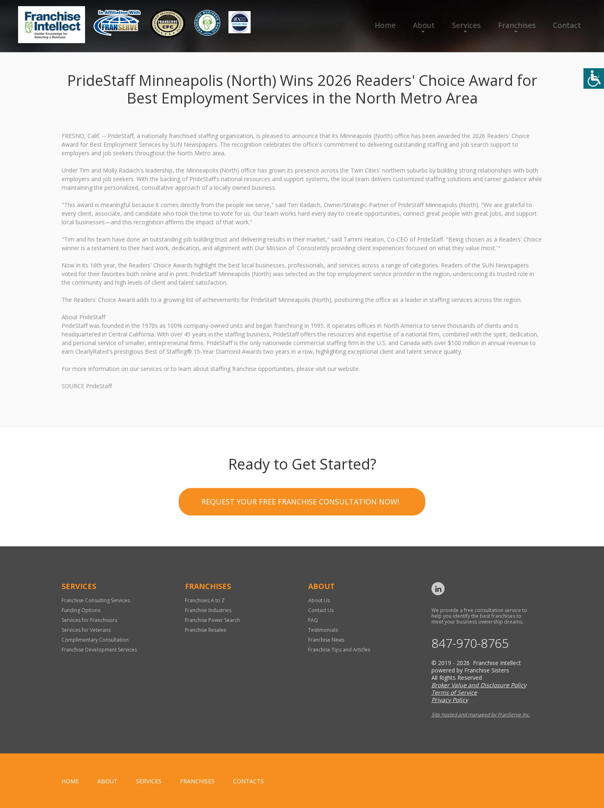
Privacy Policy (449, 700)
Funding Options (81, 610)
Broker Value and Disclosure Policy (478, 685)
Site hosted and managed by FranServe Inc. (480, 714)
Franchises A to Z (205, 600)
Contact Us (321, 610)
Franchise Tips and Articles (339, 649)
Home (385, 25)
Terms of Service (454, 692)
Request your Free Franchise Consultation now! (300, 501)
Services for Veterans (86, 629)
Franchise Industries (208, 610)
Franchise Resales (205, 629)
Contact (567, 25)
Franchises (517, 25)
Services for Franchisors (89, 620)
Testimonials (323, 629)
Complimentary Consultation (95, 639)
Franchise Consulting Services (96, 600)
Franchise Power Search (212, 620)
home (70, 781)
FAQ (313, 620)
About (424, 25)
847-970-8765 (470, 643)
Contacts (248, 781)
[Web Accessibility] (593, 78)
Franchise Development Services (99, 649)
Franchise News (326, 639)
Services (466, 25)
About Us (319, 600)
